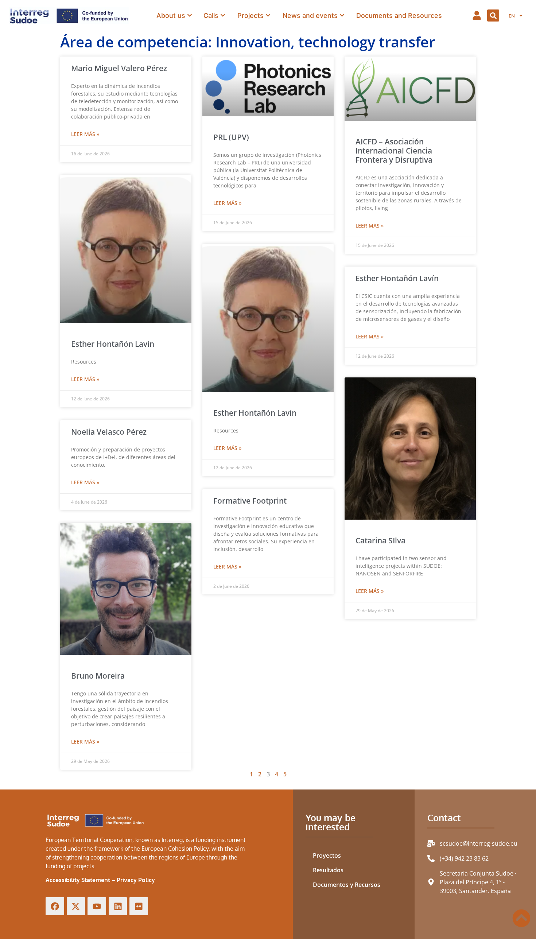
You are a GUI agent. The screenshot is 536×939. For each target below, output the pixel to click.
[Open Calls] (222, 15)
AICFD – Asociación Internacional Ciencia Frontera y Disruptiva (394, 150)
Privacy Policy (136, 880)
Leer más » (85, 134)
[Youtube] (97, 906)
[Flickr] (138, 906)
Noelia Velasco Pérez (109, 432)
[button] (493, 15)
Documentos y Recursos (346, 885)
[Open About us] (189, 15)
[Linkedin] (118, 906)
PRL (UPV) (231, 137)
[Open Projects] (268, 15)
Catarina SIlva (380, 540)
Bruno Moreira (98, 676)
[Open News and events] (342, 15)
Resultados (328, 870)
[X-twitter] (76, 906)
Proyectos (327, 855)
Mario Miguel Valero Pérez (119, 68)
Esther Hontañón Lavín (112, 344)
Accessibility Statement (78, 880)
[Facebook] (55, 906)
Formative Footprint (250, 501)
